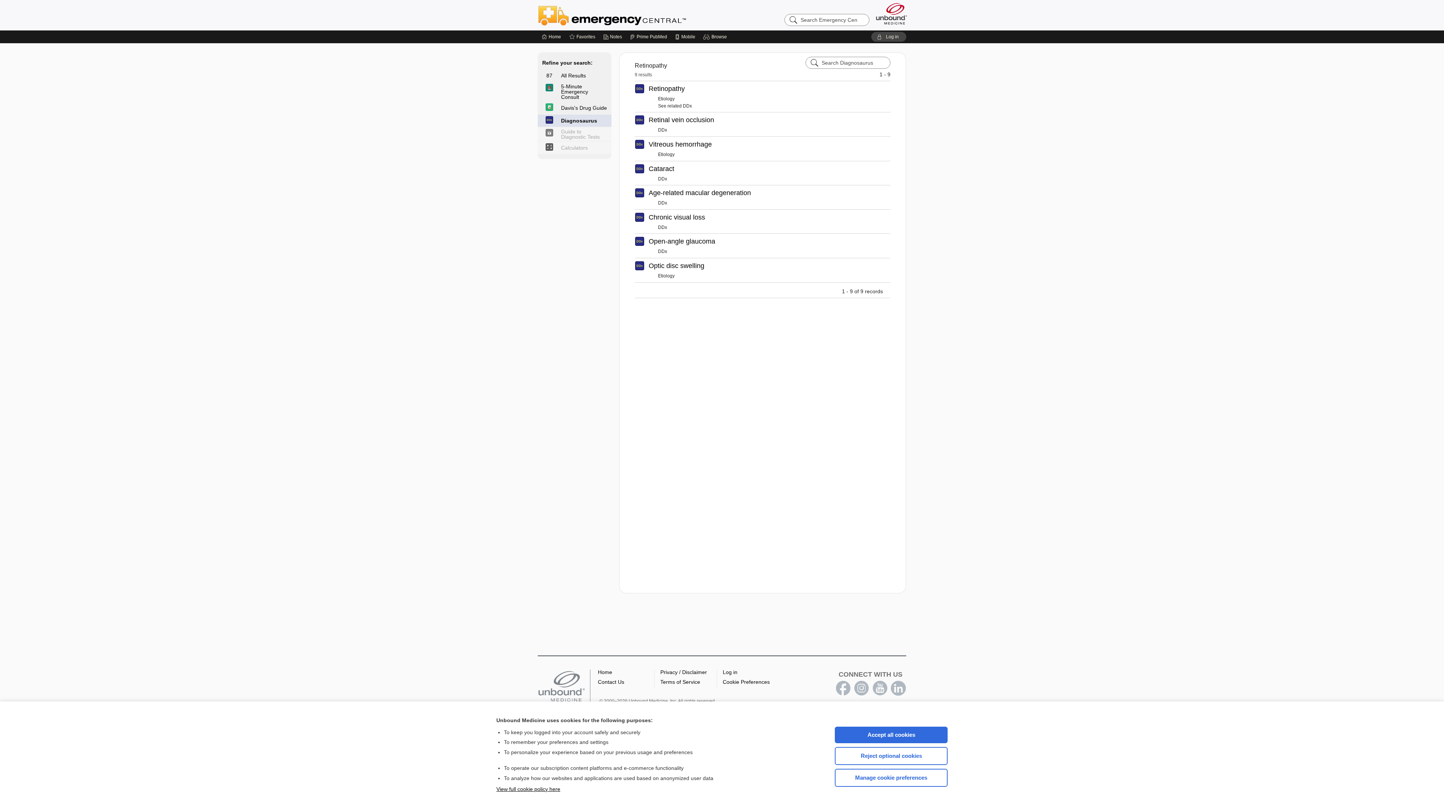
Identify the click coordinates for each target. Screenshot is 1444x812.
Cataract (661, 169)
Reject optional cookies (891, 756)
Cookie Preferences (746, 682)
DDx (662, 130)
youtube (879, 688)
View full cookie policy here (528, 789)
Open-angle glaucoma (682, 241)
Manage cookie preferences (891, 777)
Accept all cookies (891, 735)
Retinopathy (667, 88)
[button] (716, 36)
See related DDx (675, 106)
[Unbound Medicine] (891, 14)
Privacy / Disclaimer (683, 672)
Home (605, 672)
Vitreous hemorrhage (680, 144)
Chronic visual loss (677, 217)
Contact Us (611, 682)
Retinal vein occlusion (681, 120)
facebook (843, 688)
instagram (861, 688)
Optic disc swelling (676, 266)
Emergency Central (632, 15)
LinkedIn (898, 688)
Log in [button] (730, 672)
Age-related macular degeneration (700, 193)
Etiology (666, 99)
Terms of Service (680, 682)
